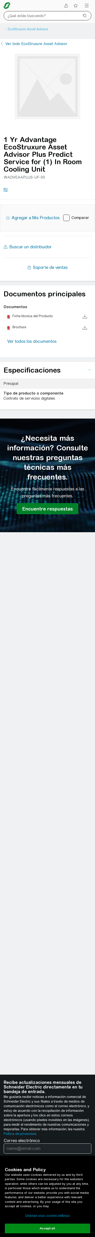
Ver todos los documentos (31, 341)
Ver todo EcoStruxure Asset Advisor (36, 44)
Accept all (47, 1228)
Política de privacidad (20, 1134)
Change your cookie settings (47, 1215)
